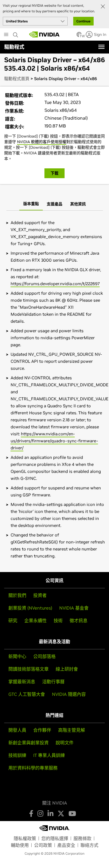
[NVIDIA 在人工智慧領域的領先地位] (44, 34)
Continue (83, 21)
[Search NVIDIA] (16, 33)
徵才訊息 (78, 620)
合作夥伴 (42, 730)
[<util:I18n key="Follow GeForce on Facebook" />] (31, 813)
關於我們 (17, 595)
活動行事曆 (53, 681)
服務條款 (82, 838)
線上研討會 (67, 669)
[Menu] (101, 46)
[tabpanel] (54, 389)
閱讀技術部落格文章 (28, 669)
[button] (79, 36)
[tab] (31, 204)
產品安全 (66, 845)
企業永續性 (35, 620)
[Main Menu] (6, 35)
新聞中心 (17, 656)
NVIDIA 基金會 (74, 608)
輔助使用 (20, 845)
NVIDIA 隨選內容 (69, 694)
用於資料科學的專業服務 (33, 768)
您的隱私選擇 (54, 838)
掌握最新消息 (21, 681)
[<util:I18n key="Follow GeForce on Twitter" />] (61, 813)
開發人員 (17, 730)
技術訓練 (17, 755)
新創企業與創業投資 (28, 742)
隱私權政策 (25, 838)
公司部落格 (44, 656)
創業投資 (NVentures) (30, 608)
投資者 (40, 595)
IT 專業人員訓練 (49, 755)
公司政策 (43, 845)
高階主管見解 (71, 730)
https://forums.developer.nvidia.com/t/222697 (55, 283)
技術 (58, 620)
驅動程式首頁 (16, 78)
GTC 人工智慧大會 (26, 694)
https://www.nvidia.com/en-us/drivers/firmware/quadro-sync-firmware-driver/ (54, 440)
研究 (12, 620)
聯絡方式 (89, 845)
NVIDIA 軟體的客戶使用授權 (41, 141)
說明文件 (65, 742)
